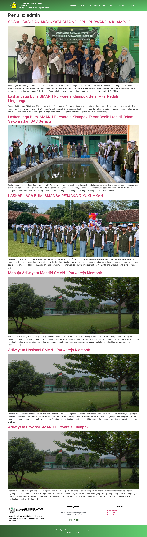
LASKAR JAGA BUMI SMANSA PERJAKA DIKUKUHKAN (55, 195)
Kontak (131, 6)
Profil (83, 6)
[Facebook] (70, 520)
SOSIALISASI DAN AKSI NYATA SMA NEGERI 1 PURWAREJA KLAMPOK (69, 22)
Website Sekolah (113, 511)
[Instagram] (74, 520)
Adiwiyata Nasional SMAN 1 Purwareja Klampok (49, 350)
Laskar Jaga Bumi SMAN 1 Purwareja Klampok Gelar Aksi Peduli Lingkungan (63, 98)
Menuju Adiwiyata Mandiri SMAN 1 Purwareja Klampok (55, 273)
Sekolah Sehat (112, 515)
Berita (112, 6)
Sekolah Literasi (113, 513)
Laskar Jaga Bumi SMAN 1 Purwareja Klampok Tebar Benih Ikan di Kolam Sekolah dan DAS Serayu (70, 119)
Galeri (121, 6)
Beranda (72, 6)
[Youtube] (77, 520)
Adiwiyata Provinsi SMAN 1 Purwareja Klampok (48, 427)
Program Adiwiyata (97, 6)
